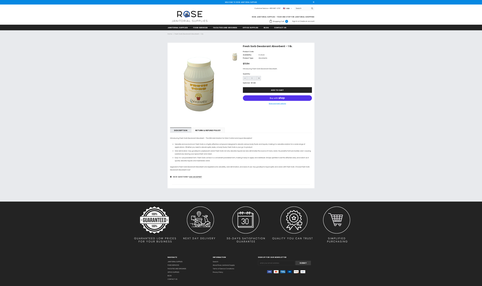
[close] (313, 2)
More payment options (277, 103)
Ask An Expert (195, 177)
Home (170, 34)
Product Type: (248, 58)
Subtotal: (246, 83)
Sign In (295, 21)
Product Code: (248, 51)
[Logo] (190, 16)
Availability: (247, 55)
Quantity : (247, 74)
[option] (199, 84)
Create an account (307, 21)
